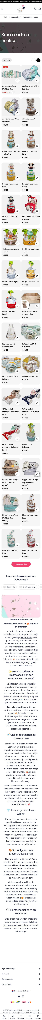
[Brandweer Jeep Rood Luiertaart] (30, 204)
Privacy (6, 1013)
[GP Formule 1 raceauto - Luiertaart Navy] (30, 397)
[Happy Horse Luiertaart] (30, 432)
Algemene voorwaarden (29, 1010)
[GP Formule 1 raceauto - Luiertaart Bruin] (11, 397)
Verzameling (15, 17)
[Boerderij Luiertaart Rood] (11, 204)
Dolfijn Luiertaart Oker (30, 281)
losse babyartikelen (29, 865)
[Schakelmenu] (2, 9)
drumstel (21, 771)
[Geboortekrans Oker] (30, 364)
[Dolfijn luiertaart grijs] (11, 269)
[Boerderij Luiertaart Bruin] (30, 139)
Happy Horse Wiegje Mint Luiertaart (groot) (10, 518)
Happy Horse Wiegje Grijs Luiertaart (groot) (30, 482)
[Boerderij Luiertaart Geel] (11, 172)
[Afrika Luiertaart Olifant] (30, 106)
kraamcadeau (21, 643)
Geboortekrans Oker (30, 376)
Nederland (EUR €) (21, 991)
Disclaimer (14, 1013)
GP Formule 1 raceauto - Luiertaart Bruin (10, 412)
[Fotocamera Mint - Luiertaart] (30, 332)
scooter (9, 775)
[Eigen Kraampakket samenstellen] (30, 299)
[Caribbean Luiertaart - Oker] (30, 237)
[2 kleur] (38, 60)
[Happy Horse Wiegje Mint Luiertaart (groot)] (11, 503)
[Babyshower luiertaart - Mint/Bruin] (11, 139)
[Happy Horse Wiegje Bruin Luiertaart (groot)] (11, 467)
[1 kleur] (34, 60)
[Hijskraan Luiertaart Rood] (30, 538)
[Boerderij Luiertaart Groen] (30, 172)
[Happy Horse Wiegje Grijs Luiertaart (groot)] (30, 467)
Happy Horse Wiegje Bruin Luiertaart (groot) (10, 482)
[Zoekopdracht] (35, 9)
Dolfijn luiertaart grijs (10, 281)
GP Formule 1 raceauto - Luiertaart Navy (30, 412)
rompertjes (26, 683)
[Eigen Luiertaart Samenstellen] (11, 332)
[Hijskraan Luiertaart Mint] (11, 538)
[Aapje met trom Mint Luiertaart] (30, 74)
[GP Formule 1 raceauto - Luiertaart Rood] (11, 432)
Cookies (22, 1013)
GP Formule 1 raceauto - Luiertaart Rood (10, 447)
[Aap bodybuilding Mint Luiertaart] (11, 74)
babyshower (26, 637)
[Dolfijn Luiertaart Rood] (11, 299)
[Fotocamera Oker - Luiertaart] (11, 364)
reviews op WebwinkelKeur (16, 925)
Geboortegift (14, 1010)
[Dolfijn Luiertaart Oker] (30, 269)
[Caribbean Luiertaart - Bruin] (11, 237)
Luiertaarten (12, 683)
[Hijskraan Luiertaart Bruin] (30, 503)
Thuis (5, 17)
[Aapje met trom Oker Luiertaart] (11, 106)
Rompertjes (10, 819)
